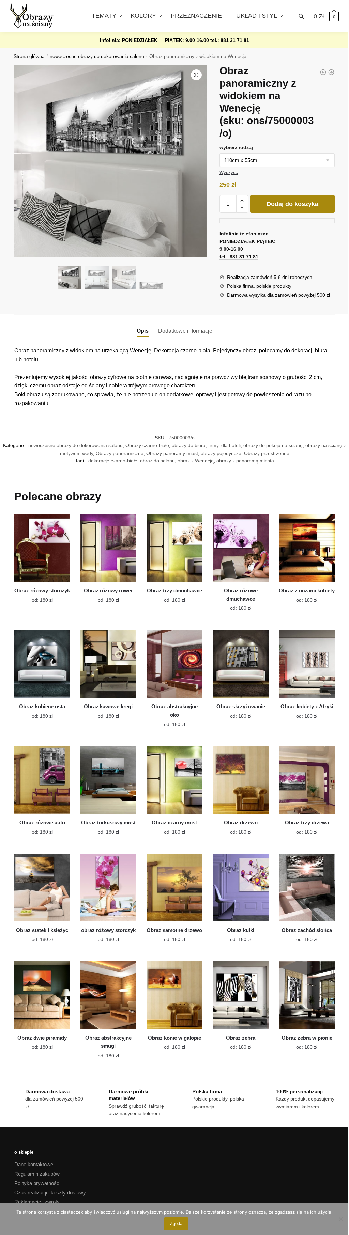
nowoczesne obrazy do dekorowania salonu (97, 56)
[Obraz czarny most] (174, 780)
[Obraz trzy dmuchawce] (174, 548)
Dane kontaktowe (33, 1164)
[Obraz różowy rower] (108, 548)
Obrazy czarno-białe (147, 445)
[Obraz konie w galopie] (174, 995)
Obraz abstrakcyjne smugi (108, 1042)
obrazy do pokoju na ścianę (273, 445)
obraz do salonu (157, 460)
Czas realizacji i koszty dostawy (50, 1193)
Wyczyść (228, 172)
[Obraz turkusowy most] (108, 780)
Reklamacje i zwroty (37, 1202)
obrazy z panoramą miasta (245, 460)
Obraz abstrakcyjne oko (174, 710)
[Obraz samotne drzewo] (174, 887)
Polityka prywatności (37, 1183)
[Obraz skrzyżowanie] (241, 664)
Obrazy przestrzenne (266, 453)
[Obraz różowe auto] (42, 780)
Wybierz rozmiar (37, 596)
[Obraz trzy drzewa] (307, 780)
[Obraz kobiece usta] (42, 664)
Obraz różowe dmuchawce (241, 595)
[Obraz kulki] (241, 887)
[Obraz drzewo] (241, 780)
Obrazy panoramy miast (172, 453)
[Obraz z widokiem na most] (323, 72)
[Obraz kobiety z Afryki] (307, 664)
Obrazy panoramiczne (119, 453)
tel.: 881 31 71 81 (229, 40)
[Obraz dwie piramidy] (42, 995)
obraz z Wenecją (196, 460)
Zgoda (176, 1223)
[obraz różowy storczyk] (108, 887)
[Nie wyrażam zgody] (340, 1219)
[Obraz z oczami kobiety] (307, 548)
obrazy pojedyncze (221, 453)
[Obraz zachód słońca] (307, 887)
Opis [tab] (143, 331)
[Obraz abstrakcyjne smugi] (108, 995)
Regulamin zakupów (37, 1174)
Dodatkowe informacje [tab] (185, 331)
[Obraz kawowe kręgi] (108, 664)
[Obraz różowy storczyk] (42, 548)
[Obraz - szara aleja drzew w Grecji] (331, 72)
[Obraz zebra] (241, 995)
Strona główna (29, 56)
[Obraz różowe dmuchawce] (241, 548)
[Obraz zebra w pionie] (307, 995)
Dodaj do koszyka (292, 204)
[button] (196, 74)
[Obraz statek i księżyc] (42, 887)
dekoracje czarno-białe (112, 460)
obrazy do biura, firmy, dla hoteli (206, 445)
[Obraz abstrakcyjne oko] (174, 664)
